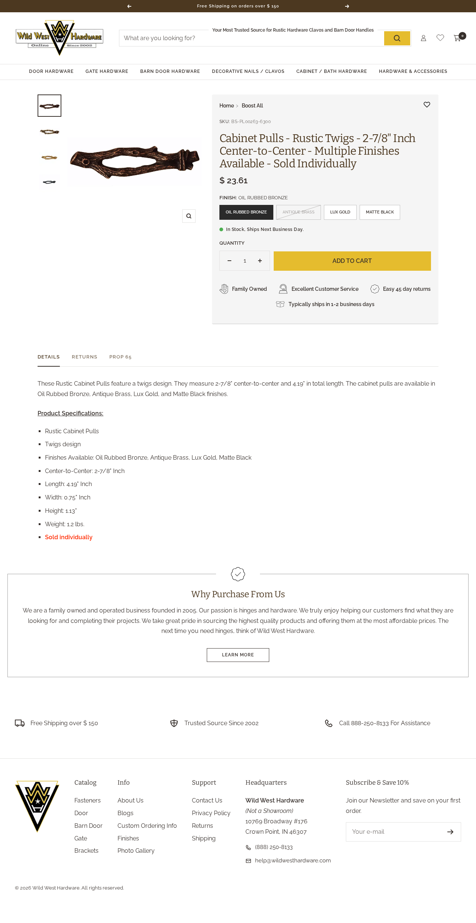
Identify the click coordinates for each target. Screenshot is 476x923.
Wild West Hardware (56, 888)
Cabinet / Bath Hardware (331, 71)
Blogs (126, 813)
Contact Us (207, 800)
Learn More (238, 654)
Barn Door (88, 825)
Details (49, 357)
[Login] (423, 38)
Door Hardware (51, 71)
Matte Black (380, 212)
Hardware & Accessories (413, 71)
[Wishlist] (440, 39)
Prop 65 (120, 357)
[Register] (450, 831)
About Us (131, 800)
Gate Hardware (107, 71)
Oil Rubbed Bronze (246, 212)
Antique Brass (299, 212)
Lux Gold (340, 212)
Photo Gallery (136, 850)
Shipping (204, 838)
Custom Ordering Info (147, 825)
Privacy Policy (211, 813)
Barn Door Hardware (170, 71)
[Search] (397, 38)
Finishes (128, 838)
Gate (80, 838)
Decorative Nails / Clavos (248, 71)
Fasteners (87, 800)
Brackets (86, 850)
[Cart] (457, 38)
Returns (84, 357)
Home (226, 106)
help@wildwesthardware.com (293, 860)
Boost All (252, 106)
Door (81, 813)
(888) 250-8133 (274, 847)
